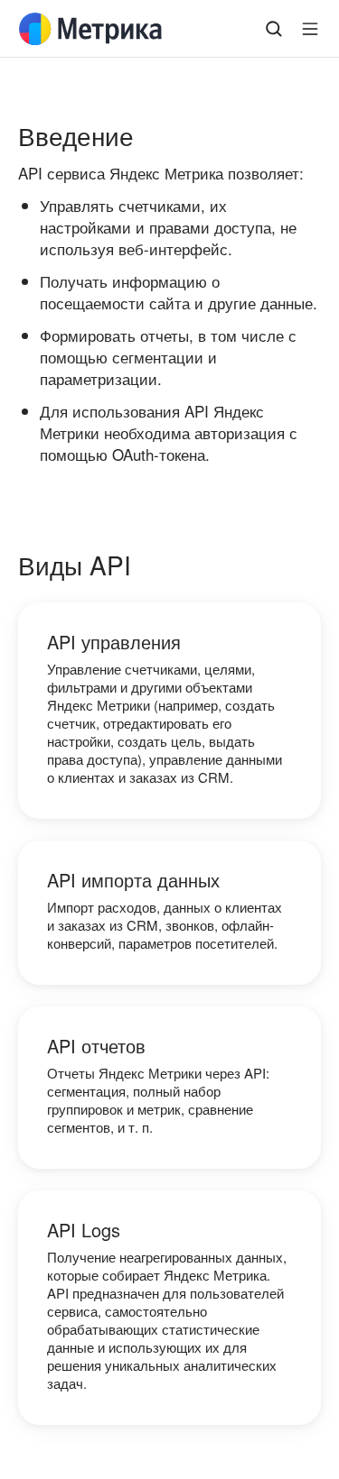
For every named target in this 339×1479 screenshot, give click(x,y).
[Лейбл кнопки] (310, 29)
